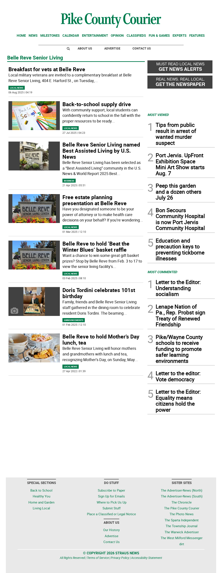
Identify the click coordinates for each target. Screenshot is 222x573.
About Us (85, 48)
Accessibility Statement (146, 558)
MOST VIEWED (158, 114)
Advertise (112, 48)
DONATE (204, 5)
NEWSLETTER (180, 5)
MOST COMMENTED (162, 272)
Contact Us (141, 48)
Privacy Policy (120, 558)
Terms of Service (98, 558)
